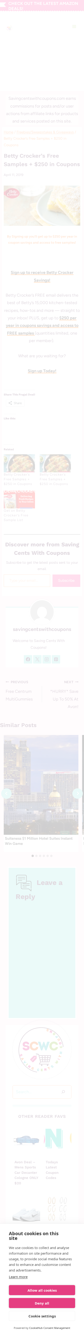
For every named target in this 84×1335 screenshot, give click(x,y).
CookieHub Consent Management (49, 1328)
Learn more (18, 1276)
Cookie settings (42, 1316)
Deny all (42, 1303)
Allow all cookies (42, 1290)
